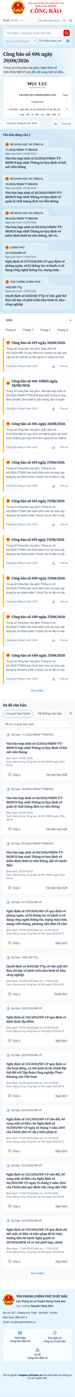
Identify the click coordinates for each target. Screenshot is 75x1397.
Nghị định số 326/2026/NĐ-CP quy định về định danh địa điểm (36, 1020)
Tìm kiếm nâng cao (50, 40)
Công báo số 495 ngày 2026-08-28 (45, 1196)
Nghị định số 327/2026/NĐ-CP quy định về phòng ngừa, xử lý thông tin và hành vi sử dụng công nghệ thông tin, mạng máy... (35, 266)
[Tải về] (55, 123)
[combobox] (20, 41)
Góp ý (16, 774)
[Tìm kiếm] (66, 33)
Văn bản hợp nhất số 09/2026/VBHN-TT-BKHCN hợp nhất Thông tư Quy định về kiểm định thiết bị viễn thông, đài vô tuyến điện (36, 859)
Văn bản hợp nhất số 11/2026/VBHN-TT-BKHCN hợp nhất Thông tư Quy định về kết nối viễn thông (35, 163)
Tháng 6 (45, 330)
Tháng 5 (63, 330)
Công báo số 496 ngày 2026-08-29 (45, 933)
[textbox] (20, 41)
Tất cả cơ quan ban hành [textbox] (19, 724)
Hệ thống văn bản (50, 713)
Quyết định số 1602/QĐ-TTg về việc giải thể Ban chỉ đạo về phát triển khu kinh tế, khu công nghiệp (35, 300)
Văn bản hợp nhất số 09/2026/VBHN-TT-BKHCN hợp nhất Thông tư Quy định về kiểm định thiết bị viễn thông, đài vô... (34, 231)
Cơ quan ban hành (18, 713)
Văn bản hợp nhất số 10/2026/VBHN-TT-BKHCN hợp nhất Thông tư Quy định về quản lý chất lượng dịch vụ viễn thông (33, 197)
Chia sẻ (66, 123)
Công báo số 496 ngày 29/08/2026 (27, 57)
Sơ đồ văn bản (15, 705)
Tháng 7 (28, 330)
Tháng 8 (10, 330)
